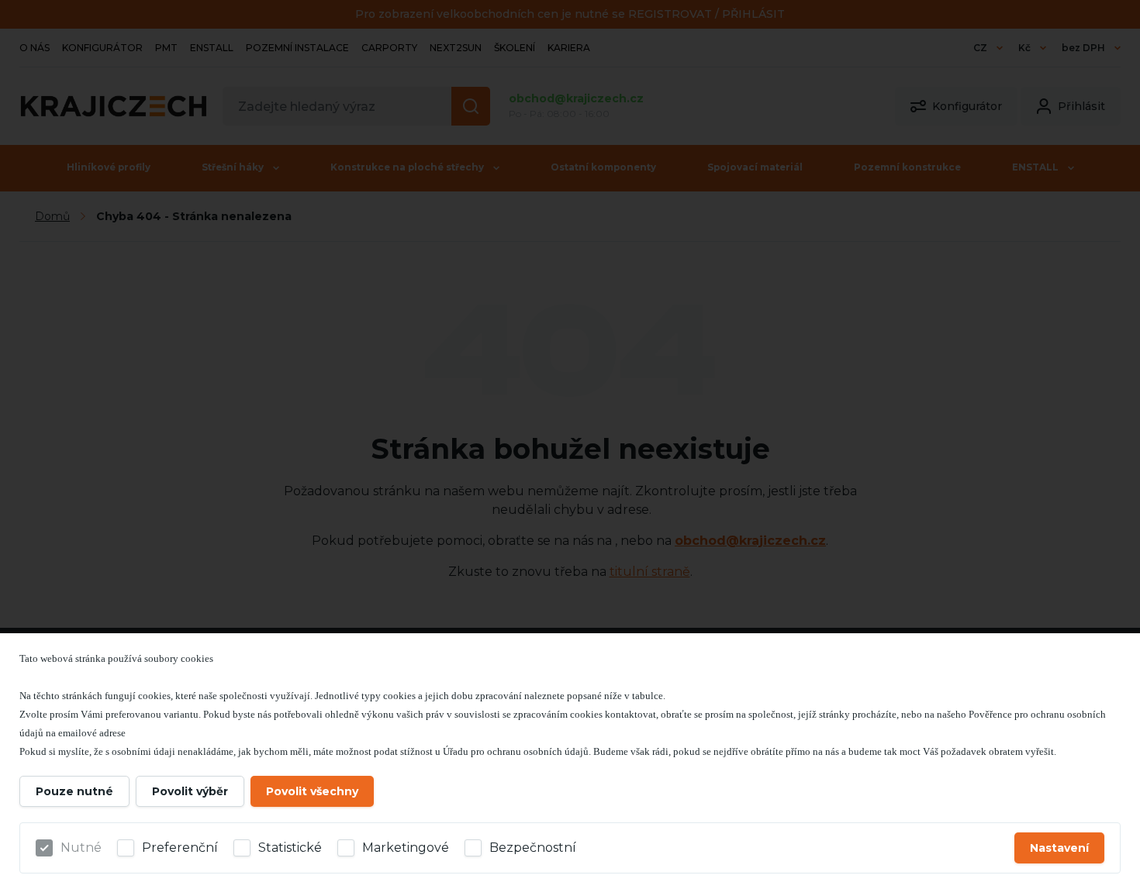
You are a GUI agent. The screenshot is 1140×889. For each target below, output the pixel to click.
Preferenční (180, 847)
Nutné (81, 847)
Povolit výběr (190, 791)
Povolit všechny (312, 791)
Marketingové (405, 847)
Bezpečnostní (532, 847)
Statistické (290, 847)
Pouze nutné (74, 791)
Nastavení (1059, 848)
